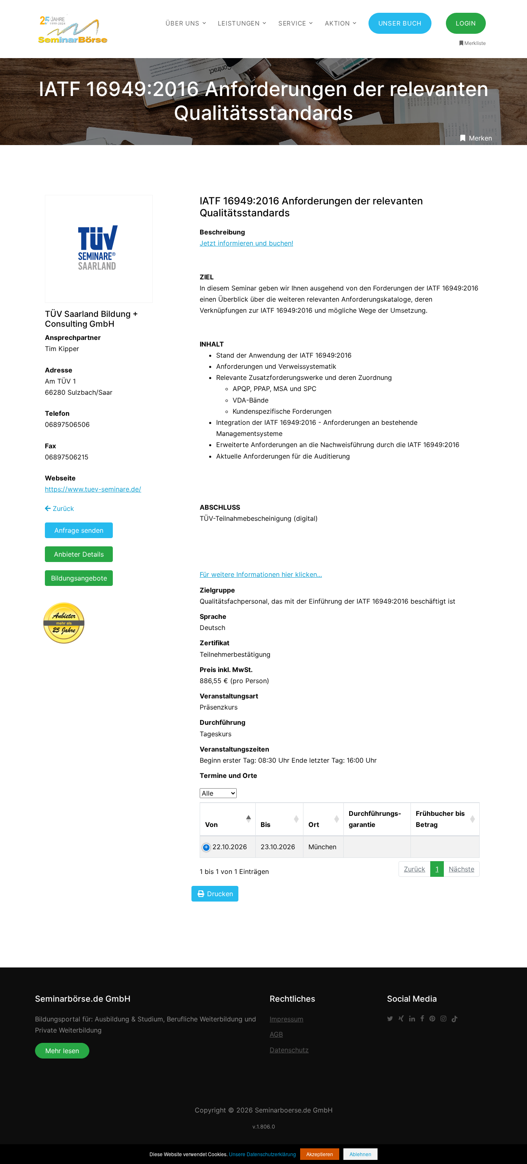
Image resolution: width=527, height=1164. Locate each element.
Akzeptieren (319, 1153)
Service (292, 23)
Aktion (337, 23)
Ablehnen (360, 1153)
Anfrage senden (78, 530)
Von (211, 824)
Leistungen (239, 23)
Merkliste (475, 43)
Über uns (182, 23)
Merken (479, 138)
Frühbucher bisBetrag (440, 819)
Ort (313, 824)
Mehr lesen (62, 1051)
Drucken (219, 894)
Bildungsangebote (79, 578)
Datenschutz (289, 1050)
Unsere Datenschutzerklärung (262, 1153)
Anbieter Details (79, 554)
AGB (276, 1034)
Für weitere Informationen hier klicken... (261, 574)
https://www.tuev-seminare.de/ (93, 489)
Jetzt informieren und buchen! (246, 243)
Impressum (286, 1019)
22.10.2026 (229, 847)
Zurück (62, 508)
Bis (265, 824)
